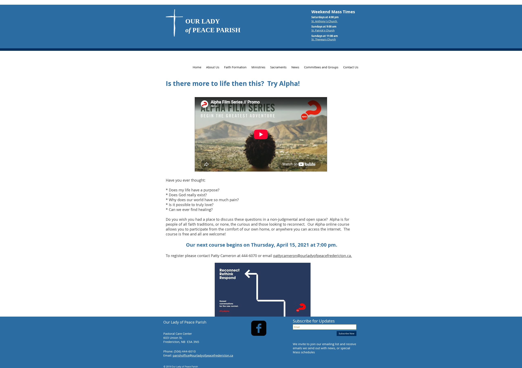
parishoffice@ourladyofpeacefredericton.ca (203, 355)
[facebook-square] (259, 328)
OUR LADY (202, 21)
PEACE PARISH (212, 30)
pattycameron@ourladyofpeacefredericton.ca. (312, 255)
